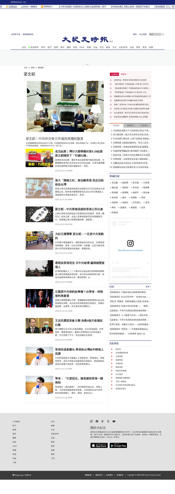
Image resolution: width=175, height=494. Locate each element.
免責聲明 (109, 475)
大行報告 (119, 374)
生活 (102, 47)
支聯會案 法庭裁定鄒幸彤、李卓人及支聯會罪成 (131, 143)
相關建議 (88, 475)
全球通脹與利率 (122, 353)
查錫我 (134, 207)
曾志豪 (115, 183)
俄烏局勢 (119, 367)
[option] (65, 106)
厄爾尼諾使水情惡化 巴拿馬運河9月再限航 (131, 163)
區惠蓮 (115, 212)
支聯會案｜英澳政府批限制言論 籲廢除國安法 (131, 147)
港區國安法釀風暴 (123, 378)
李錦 (143, 197)
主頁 (25, 68)
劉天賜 (136, 183)
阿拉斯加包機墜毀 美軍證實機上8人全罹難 (131, 117)
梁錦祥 (125, 187)
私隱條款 (120, 475)
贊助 (135, 34)
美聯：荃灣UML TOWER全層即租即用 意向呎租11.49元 (132, 105)
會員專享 (35, 47)
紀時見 (118, 349)
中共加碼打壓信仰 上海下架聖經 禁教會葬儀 (132, 139)
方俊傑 (146, 183)
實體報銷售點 (28, 34)
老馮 (147, 202)
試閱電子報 (15, 34)
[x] (108, 421)
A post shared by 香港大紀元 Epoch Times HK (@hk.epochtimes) (138, 277)
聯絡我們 (98, 475)
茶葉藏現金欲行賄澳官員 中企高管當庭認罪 (131, 167)
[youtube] (114, 421)
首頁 (24, 47)
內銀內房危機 (121, 371)
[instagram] (91, 421)
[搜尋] (163, 34)
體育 (138, 47)
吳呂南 (136, 187)
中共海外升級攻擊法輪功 (125, 385)
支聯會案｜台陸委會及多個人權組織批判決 (131, 159)
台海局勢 (119, 356)
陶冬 (114, 207)
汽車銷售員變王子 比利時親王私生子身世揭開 (131, 130)
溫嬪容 (123, 207)
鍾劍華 (125, 183)
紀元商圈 (142, 34)
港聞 (56, 47)
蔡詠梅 (146, 192)
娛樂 (151, 47)
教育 (145, 47)
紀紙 (132, 47)
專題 (14, 454)
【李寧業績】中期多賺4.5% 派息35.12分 (130, 92)
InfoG (82, 47)
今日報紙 (16, 421)
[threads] (103, 421)
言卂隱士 (137, 202)
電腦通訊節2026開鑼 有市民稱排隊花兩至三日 (132, 96)
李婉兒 (125, 202)
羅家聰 (146, 187)
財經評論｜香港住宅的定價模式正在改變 (130, 80)
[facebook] (97, 421)
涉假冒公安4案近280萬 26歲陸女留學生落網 (131, 109)
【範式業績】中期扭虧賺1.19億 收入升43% (131, 84)
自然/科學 (123, 47)
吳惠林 (115, 202)
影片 (14, 426)
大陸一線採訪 (121, 381)
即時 (43, 47)
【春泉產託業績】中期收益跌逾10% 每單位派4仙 (132, 88)
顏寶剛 (125, 192)
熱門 (50, 47)
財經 (75, 47)
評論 (95, 47)
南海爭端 (119, 360)
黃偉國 (115, 192)
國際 (69, 47)
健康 (108, 47)
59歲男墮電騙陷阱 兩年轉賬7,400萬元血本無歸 (131, 151)
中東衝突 (119, 363)
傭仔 (124, 197)
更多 (143, 207)
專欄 (89, 47)
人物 (14, 462)
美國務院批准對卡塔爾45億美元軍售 (128, 100)
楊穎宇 (136, 192)
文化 (114, 47)
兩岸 (62, 47)
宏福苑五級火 (121, 389)
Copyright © (132, 475)
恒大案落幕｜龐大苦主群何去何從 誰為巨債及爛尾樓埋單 (132, 113)
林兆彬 (115, 197)
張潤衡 (134, 197)
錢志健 (115, 187)
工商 (53, 458)
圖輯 (53, 454)
